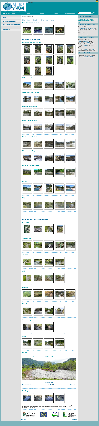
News (4, 17)
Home (28, 13)
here (88, 35)
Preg (79, 41)
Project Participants (70, 13)
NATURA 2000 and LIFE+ (9, 21)
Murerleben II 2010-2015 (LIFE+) (11, 24)
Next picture (73, 385)
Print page (74, 419)
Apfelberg (86, 49)
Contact (42, 13)
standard (8, 13)
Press (56, 13)
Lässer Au (88, 42)
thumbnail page (49, 382)
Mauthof (85, 41)
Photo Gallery (6, 29)
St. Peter (94, 49)
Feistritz (85, 45)
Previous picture (26, 385)
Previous (23, 419)
